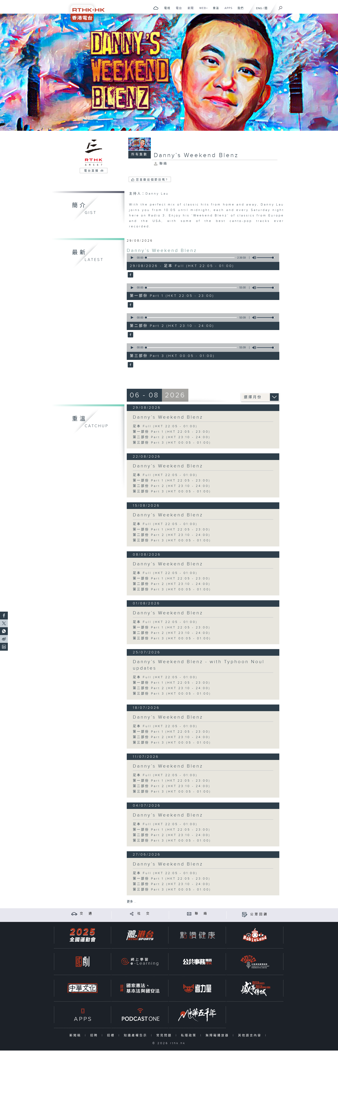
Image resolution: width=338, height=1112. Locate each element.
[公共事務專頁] (197, 961)
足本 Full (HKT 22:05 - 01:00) (165, 426)
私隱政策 (189, 1035)
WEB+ (202, 10)
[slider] (266, 258)
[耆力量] (197, 988)
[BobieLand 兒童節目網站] (254, 935)
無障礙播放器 (218, 1035)
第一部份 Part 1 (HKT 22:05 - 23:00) (171, 432)
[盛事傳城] (254, 988)
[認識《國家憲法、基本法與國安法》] (139, 988)
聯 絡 (201, 913)
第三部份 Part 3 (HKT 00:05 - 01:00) (172, 443)
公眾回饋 (259, 914)
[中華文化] (82, 988)
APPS (227, 10)
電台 (177, 10)
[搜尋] (280, 7)
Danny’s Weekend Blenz (162, 250)
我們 (239, 10)
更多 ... (131, 902)
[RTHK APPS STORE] (82, 1014)
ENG (259, 8)
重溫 (214, 10)
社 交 (144, 913)
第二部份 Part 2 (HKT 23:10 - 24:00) (171, 437)
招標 (112, 1035)
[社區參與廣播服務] (254, 961)
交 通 (86, 913)
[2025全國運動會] (82, 935)
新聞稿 (76, 1035)
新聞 (189, 10)
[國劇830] (82, 961)
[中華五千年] (197, 1014)
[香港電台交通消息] (74, 913)
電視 (165, 10)
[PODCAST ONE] (139, 1014)
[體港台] (139, 935)
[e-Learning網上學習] (139, 961)
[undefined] (155, 8)
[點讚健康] (197, 935)
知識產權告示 (136, 1035)
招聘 (95, 1035)
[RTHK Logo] (84, 11)
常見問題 (165, 1035)
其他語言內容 (250, 1035)
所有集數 (139, 154)
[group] (253, 257)
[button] (131, 257)
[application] (201, 257)
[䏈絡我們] (189, 913)
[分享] (131, 913)
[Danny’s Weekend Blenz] (130, 275)
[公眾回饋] (244, 914)
